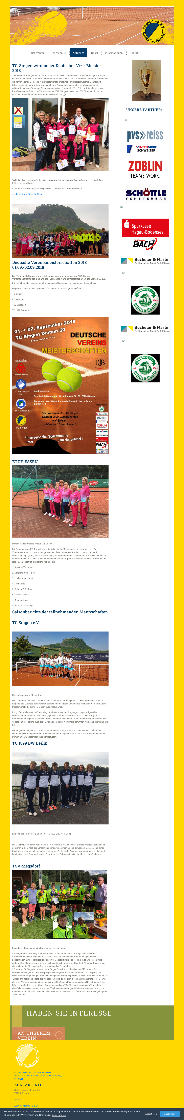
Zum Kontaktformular (26, 1106)
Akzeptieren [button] (151, 1114)
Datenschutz (26, 1072)
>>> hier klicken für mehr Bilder (27, 194)
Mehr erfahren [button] (59, 1115)
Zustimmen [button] (169, 1114)
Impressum (44, 1072)
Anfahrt (18, 1099)
